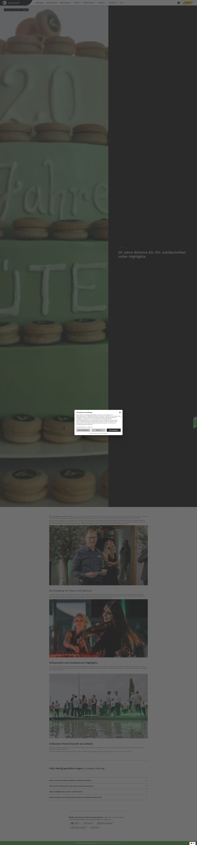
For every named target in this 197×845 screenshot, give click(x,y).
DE (193, 843)
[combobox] (192, 843)
